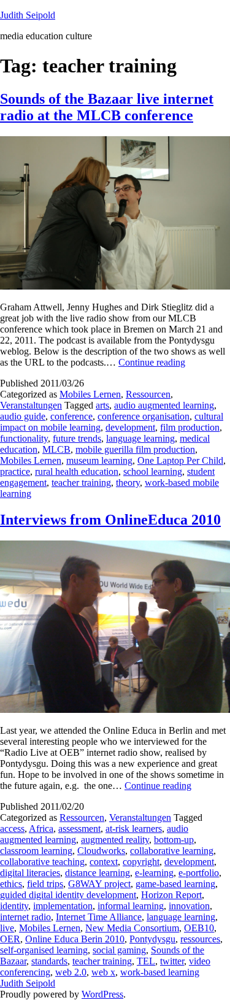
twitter (172, 961)
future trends (77, 438)
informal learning (131, 906)
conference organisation (144, 416)
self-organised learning (44, 950)
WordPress (102, 994)
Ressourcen (148, 394)
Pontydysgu (152, 939)
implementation (63, 906)
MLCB (56, 449)
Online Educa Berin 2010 (75, 939)
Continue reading (151, 362)
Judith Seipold (27, 15)
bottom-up (174, 839)
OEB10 (199, 928)
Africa (41, 828)
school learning (152, 471)
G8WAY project (99, 884)
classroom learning (36, 850)
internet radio (25, 917)
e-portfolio (198, 872)
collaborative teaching (42, 861)
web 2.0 (70, 972)
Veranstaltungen (31, 405)
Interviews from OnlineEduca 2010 (110, 520)
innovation (189, 906)
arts (102, 405)
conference (71, 416)
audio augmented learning (164, 405)
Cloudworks (101, 850)
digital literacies (30, 872)
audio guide (22, 416)
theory (128, 482)
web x (103, 972)
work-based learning (159, 972)
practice (15, 471)
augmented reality (115, 839)
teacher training (81, 482)
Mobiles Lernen (90, 394)
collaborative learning (171, 850)
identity (14, 906)
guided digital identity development (68, 895)
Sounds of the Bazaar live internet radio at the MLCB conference (106, 107)
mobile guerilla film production (135, 449)
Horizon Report (171, 895)
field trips (45, 884)
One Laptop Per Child (180, 460)
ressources (200, 939)
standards (49, 961)
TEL (146, 961)
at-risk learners (133, 828)
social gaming (119, 950)
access (12, 828)
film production (190, 427)
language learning (140, 438)
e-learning (154, 872)
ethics (11, 884)
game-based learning (175, 884)
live (7, 928)
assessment (79, 828)
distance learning (97, 872)
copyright (141, 861)
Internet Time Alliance (99, 917)
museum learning (99, 460)
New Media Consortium (132, 928)
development (130, 427)
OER (10, 939)
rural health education (76, 471)
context (104, 861)
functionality (24, 438)
